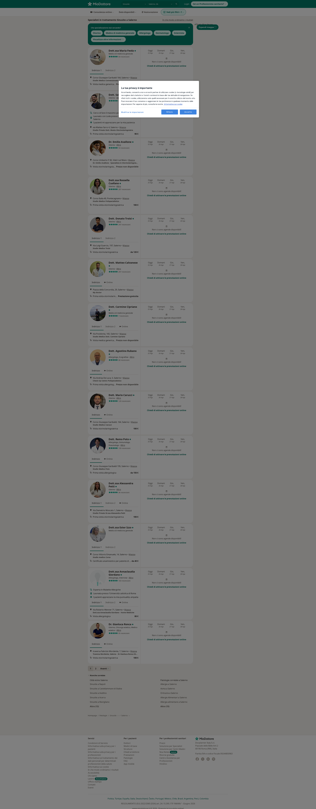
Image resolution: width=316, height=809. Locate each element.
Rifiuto (170, 112)
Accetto (188, 112)
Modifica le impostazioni (132, 112)
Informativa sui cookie (173, 104)
